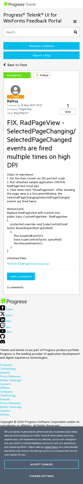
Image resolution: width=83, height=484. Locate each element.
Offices (5, 388)
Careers (5, 384)
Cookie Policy (51, 447)
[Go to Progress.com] (14, 303)
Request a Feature (41, 46)
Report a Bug (41, 55)
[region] (41, 455)
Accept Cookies (41, 464)
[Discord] (2, 343)
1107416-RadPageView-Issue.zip (28, 264)
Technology (8, 369)
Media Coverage (10, 380)
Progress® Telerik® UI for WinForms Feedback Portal (32, 18)
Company (6, 365)
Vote (68, 112)
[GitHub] (2, 338)
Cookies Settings (41, 476)
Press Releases (10, 376)
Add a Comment (21, 276)
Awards (5, 372)
